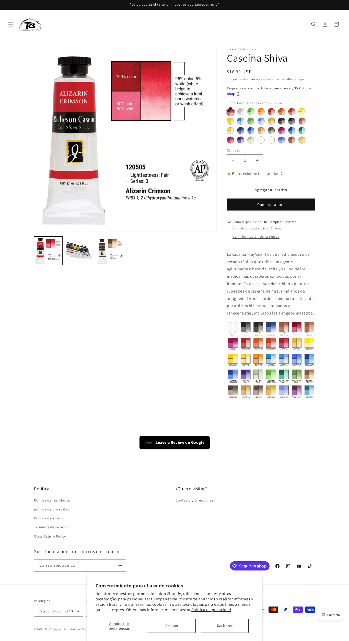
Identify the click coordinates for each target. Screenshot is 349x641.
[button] (10, 24)
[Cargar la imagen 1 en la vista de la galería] (48, 251)
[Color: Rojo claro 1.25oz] (302, 121)
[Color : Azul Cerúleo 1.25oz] (240, 121)
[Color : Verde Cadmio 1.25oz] (250, 111)
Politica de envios (48, 518)
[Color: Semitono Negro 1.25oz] (281, 121)
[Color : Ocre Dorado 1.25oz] (271, 121)
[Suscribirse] (120, 566)
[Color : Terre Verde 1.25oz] (250, 140)
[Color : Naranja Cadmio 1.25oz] (261, 111)
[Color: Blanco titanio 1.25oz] (261, 140)
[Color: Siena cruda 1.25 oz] (261, 130)
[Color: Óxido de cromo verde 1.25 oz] (250, 121)
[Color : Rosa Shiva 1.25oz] (230, 140)
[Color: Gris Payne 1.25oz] (240, 130)
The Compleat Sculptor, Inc (62, 629)
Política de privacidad (211, 609)
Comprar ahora (271, 204)
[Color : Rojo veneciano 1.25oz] (291, 140)
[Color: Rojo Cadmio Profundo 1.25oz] (271, 111)
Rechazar (224, 625)
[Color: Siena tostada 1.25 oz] (240, 111)
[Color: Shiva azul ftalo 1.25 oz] (291, 130)
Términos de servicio (51, 527)
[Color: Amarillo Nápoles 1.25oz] (230, 130)
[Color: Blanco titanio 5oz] (271, 140)
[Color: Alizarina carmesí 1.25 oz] (230, 111)
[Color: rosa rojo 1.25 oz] (281, 130)
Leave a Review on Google (180, 442)
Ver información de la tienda (256, 236)
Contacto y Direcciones (194, 500)
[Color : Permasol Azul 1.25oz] (250, 130)
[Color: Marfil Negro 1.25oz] (291, 121)
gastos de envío (243, 79)
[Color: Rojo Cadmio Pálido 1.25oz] (281, 111)
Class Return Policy (50, 536)
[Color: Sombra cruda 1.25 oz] (271, 130)
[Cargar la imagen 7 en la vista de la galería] (110, 251)
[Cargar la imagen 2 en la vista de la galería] (79, 251)
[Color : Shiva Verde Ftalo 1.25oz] (302, 130)
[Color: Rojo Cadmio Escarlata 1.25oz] (291, 111)
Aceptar (171, 625)
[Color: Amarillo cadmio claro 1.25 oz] (302, 111)
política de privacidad (51, 509)
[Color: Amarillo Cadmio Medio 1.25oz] (230, 121)
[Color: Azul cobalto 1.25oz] (261, 121)
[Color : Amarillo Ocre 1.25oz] (302, 140)
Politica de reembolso (52, 500)
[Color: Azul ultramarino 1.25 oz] (281, 140)
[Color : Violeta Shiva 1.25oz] (240, 140)
